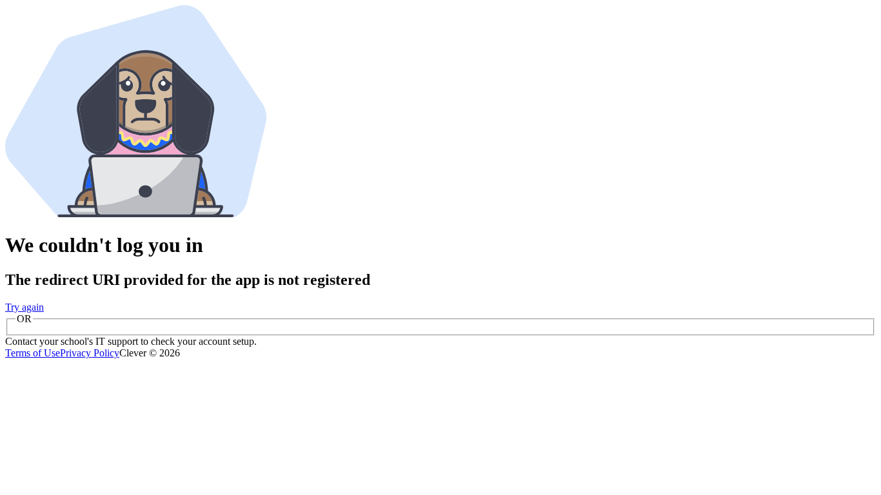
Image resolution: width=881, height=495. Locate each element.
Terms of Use (32, 352)
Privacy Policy (89, 352)
